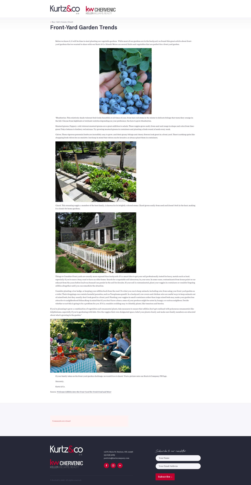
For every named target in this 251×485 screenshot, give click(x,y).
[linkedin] (120, 465)
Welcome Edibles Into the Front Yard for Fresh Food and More (84, 392)
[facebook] (106, 465)
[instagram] (113, 465)
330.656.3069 (109, 455)
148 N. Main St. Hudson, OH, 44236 (118, 452)
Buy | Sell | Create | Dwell (62, 22)
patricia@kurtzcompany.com (116, 458)
